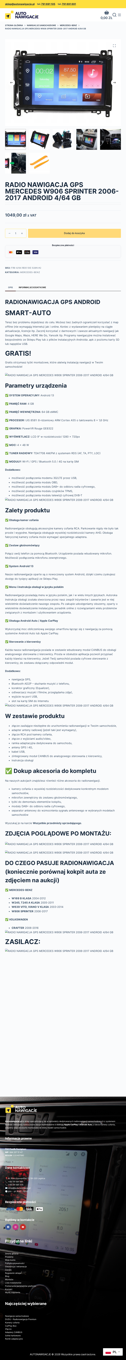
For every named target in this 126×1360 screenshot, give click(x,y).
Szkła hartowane (13, 1335)
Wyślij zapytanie (12, 1292)
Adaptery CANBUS (13, 1332)
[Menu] (119, 14)
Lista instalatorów (13, 1282)
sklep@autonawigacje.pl (20, 4)
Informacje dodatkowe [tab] (32, 287)
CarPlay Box (10, 1326)
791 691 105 (48, 4)
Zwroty (8, 1270)
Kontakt (8, 1289)
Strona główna (11, 1253)
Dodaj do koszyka (74, 233)
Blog (7, 1276)
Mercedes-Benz (30, 272)
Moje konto (10, 1260)
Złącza (8, 1329)
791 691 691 (69, 4)
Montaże (9, 1279)
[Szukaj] (114, 15)
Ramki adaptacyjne (14, 1339)
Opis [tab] (10, 287)
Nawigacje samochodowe (17, 1316)
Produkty (9, 1257)
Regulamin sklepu (13, 1273)
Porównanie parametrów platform (20, 1286)
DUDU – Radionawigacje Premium (20, 1319)
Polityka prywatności (14, 1263)
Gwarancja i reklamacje (16, 1266)
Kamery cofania (12, 1322)
